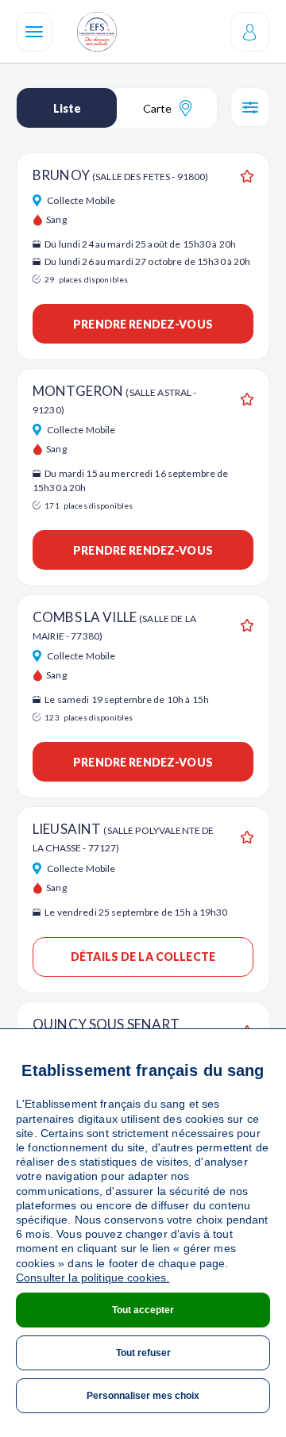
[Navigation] (34, 32)
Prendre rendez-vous (143, 324)
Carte (157, 108)
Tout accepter (143, 1310)
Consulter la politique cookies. (92, 1277)
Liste (67, 108)
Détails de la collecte (143, 956)
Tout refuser (143, 1352)
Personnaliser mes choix (143, 1395)
